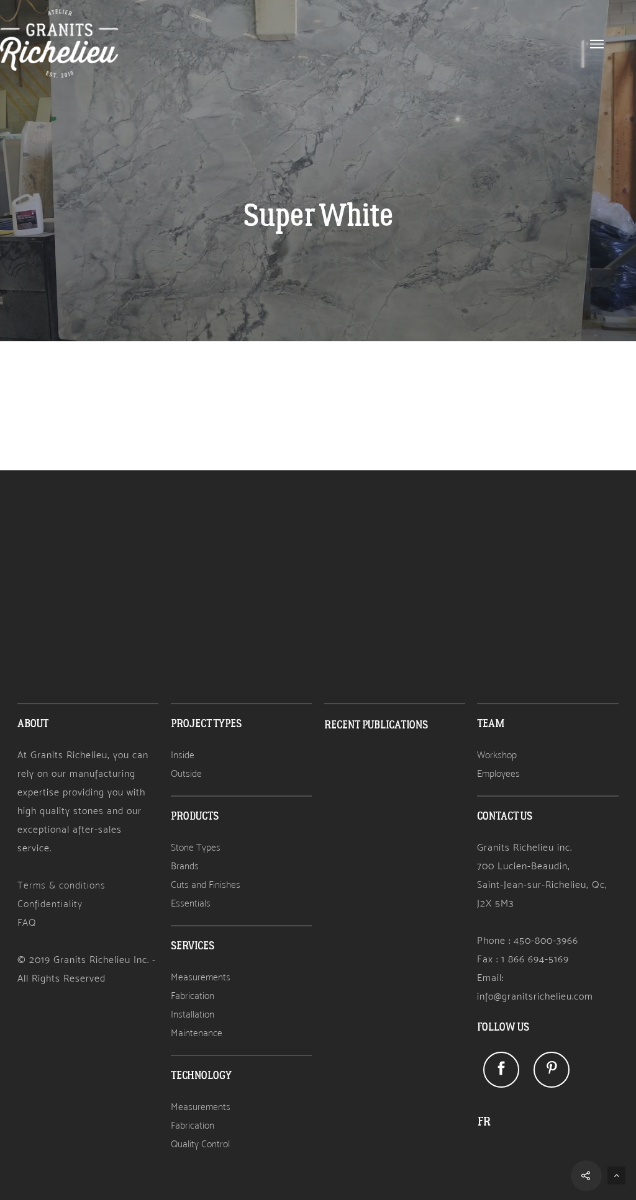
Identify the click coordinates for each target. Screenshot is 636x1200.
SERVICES (192, 946)
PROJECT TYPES (206, 724)
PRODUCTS (195, 816)
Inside (182, 755)
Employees (498, 773)
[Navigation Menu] (597, 43)
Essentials (191, 903)
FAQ (26, 922)
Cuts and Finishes (205, 884)
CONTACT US (504, 816)
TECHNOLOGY (201, 1075)
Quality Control (200, 1144)
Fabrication (192, 995)
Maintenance (196, 1033)
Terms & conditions (61, 885)
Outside (186, 773)
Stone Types (195, 847)
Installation (192, 1014)
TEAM (490, 724)
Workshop (497, 755)
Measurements (200, 977)
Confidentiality (50, 904)
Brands (185, 866)
